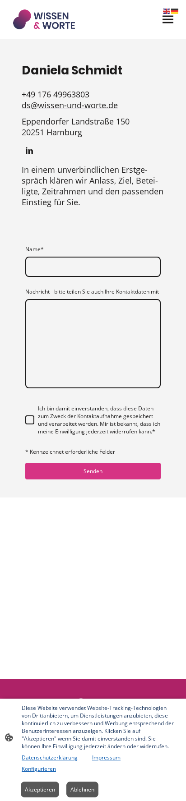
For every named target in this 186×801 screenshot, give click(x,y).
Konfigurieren (39, 769)
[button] (167, 10)
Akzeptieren (40, 789)
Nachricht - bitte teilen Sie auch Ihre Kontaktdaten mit (92, 291)
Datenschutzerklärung (50, 757)
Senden (93, 471)
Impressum (106, 757)
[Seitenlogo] (44, 19)
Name (34, 249)
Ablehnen (82, 789)
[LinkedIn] (29, 151)
